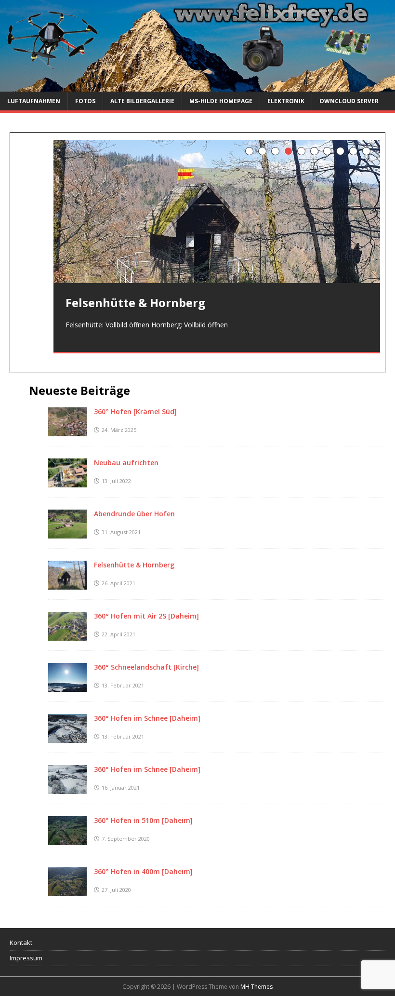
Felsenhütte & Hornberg (134, 564)
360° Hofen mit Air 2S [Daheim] (146, 615)
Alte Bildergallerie (142, 101)
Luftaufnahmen (33, 101)
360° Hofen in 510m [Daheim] (143, 820)
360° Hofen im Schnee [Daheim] (147, 718)
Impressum (26, 958)
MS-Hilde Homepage (220, 101)
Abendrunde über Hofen (134, 513)
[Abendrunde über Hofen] (67, 533)
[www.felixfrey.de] (197, 85)
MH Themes (256, 987)
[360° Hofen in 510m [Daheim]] (67, 839)
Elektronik (285, 101)
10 (366, 151)
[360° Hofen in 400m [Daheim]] (67, 890)
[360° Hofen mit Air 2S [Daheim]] (67, 635)
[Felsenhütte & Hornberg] (216, 211)
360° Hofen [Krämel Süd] (135, 411)
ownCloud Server (349, 101)
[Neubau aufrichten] (67, 481)
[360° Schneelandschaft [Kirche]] (67, 686)
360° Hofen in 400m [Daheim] (143, 871)
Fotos (85, 101)
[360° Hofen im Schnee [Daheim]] (67, 737)
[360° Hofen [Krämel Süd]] (67, 430)
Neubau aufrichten (126, 462)
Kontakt (21, 942)
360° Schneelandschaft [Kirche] (146, 667)
